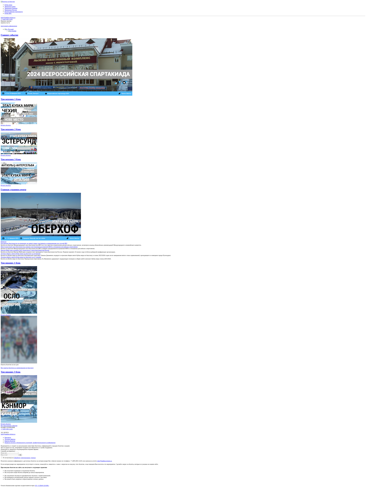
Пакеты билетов (10, 441)
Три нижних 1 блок (10, 263)
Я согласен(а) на (19, 458)
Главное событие (9, 35)
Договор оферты (10, 439)
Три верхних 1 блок (11, 99)
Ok (20, 455)
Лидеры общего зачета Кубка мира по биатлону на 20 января (20, 253)
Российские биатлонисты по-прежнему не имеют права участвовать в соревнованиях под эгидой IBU (34, 243)
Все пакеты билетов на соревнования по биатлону (17, 368)
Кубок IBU (8, 13)
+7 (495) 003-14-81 (7, 19)
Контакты (8, 437)
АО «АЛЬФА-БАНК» (42, 485)
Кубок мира (8, 5)
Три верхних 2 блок (11, 129)
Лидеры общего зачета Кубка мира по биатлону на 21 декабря (21, 257)
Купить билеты (6, 125)
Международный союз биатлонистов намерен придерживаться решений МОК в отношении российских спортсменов (39, 247)
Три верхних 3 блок (11, 159)
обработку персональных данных (25, 458)
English (13, 31)
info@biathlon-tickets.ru (8, 17)
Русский (10, 29)
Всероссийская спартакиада (14, 11)
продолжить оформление (9, 26)
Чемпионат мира (10, 6)
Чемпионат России (11, 10)
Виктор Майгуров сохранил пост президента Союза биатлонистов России (25, 250)
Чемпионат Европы (11, 8)
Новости (3, 241)
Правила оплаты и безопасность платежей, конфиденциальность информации (30, 442)
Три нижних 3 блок (10, 372)
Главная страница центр (13, 189)
